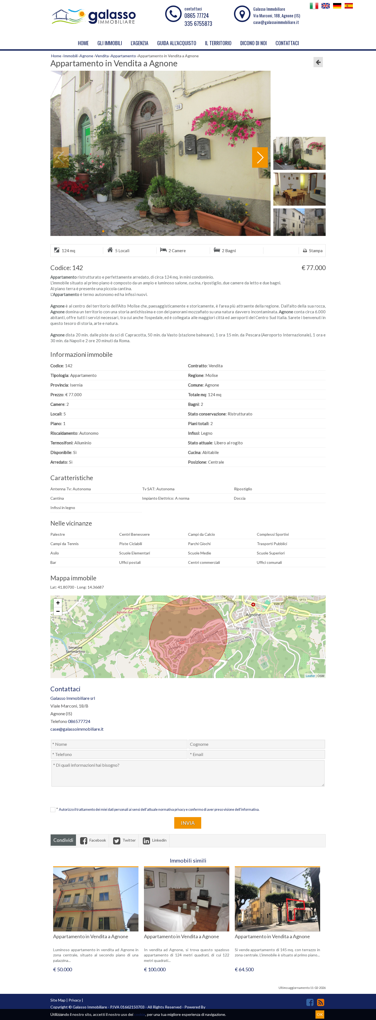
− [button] (58, 611)
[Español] (348, 8)
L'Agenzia (139, 43)
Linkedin (159, 840)
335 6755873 (198, 23)
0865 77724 (196, 15)
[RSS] (321, 1002)
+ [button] (58, 602)
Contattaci (287, 43)
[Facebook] (310, 1002)
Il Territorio (218, 43)
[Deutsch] (337, 8)
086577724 (79, 721)
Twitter (129, 840)
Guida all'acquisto (176, 43)
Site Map (58, 1000)
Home (83, 43)
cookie (139, 1014)
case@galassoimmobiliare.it (276, 22)
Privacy (75, 1000)
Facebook (97, 840)
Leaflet (310, 675)
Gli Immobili (109, 43)
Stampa (315, 250)
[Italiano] (314, 8)
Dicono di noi (253, 43)
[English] (325, 8)
